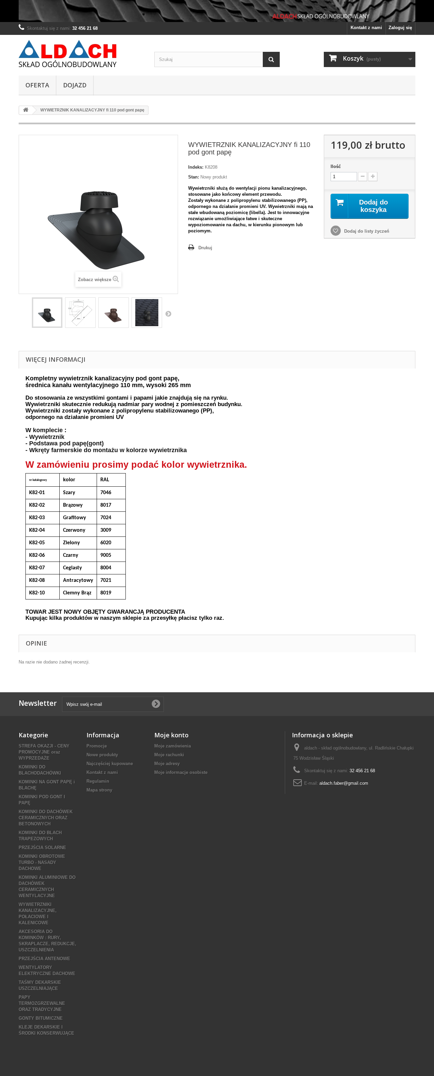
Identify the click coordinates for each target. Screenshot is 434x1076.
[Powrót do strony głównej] (25, 110)
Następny (168, 313)
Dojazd (74, 85)
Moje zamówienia (172, 745)
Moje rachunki (169, 754)
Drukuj (205, 247)
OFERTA (37, 85)
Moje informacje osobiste (181, 772)
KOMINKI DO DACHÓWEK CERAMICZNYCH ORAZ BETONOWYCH (46, 817)
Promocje (96, 745)
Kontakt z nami (366, 27)
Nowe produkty (102, 754)
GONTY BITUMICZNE (41, 1018)
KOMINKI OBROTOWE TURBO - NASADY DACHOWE (42, 862)
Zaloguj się (400, 27)
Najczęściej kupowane (109, 763)
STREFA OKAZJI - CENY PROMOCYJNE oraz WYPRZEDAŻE (44, 752)
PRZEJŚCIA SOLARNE (42, 847)
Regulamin (97, 781)
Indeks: (195, 167)
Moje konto (171, 735)
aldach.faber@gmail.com (343, 783)
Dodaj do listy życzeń (366, 231)
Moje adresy (167, 763)
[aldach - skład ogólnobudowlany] (81, 53)
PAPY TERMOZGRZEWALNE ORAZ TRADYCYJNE (42, 1003)
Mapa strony (99, 790)
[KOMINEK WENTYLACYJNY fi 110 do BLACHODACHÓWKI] (47, 313)
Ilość (336, 166)
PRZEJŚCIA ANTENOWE (44, 958)
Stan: (193, 177)
